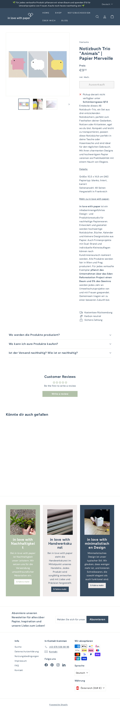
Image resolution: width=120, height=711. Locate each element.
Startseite (84, 42)
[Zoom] (37, 64)
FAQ (17, 665)
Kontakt (19, 670)
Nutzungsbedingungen (27, 656)
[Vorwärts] (68, 104)
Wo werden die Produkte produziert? (34, 335)
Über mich (49, 20)
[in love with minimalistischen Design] (97, 522)
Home (45, 13)
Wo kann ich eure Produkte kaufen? (33, 344)
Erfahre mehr (23, 581)
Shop (58, 13)
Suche (18, 646)
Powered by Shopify (58, 704)
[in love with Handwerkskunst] (60, 522)
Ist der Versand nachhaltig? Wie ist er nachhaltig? (43, 353)
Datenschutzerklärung (27, 651)
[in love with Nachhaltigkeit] (23, 522)
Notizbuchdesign (79, 13)
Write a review (60, 393)
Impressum (21, 660)
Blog (64, 20)
